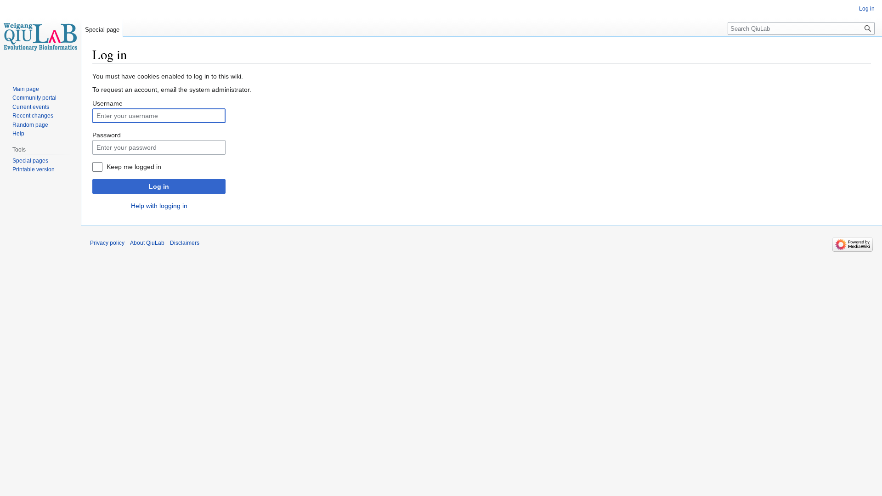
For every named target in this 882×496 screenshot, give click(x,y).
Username (107, 103)
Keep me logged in (134, 166)
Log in (159, 186)
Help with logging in (159, 205)
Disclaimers (184, 243)
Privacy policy (107, 243)
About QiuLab (147, 243)
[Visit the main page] (40, 36)
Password (106, 135)
